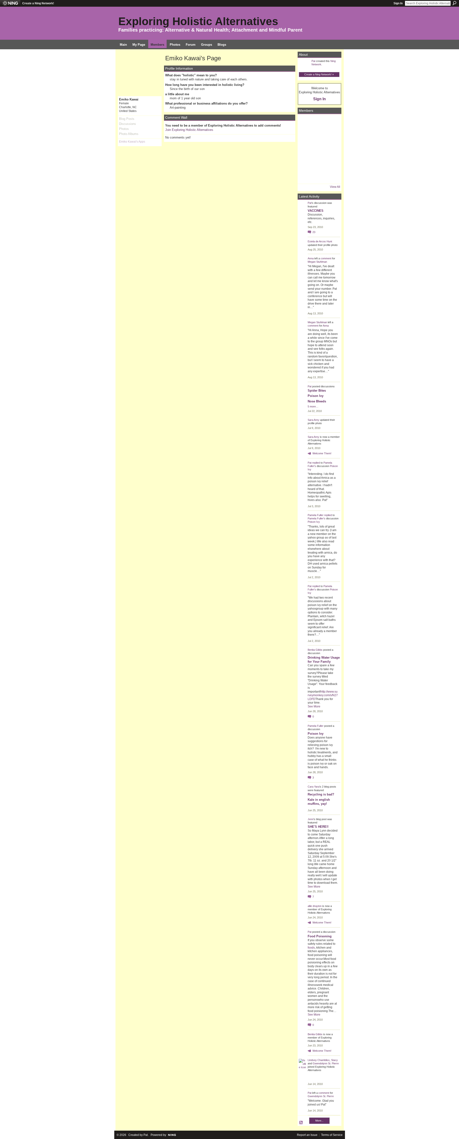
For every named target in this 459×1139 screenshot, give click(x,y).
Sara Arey (313, 419)
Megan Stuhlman (317, 261)
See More (314, 706)
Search (454, 3)
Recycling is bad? (321, 794)
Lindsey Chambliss (319, 1060)
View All (335, 187)
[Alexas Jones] (332, 149)
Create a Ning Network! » (319, 74)
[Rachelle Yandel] (305, 176)
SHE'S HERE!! (318, 826)
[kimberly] (319, 122)
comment (326, 258)
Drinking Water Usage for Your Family (324, 659)
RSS (301, 1123)
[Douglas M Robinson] (319, 176)
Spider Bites (317, 390)
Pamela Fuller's (316, 518)
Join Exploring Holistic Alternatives (189, 130)
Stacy (334, 1060)
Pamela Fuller (315, 515)
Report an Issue (307, 1135)
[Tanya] (319, 149)
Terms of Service (332, 1135)
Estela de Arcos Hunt (320, 241)
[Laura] (332, 122)
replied (316, 462)
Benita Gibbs (315, 649)
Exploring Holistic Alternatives (198, 21)
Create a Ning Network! (38, 3)
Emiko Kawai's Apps (132, 141)
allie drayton (315, 906)
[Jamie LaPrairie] (332, 162)
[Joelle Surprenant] (319, 135)
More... (319, 1120)
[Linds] (305, 122)
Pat (313, 61)
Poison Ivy (315, 396)
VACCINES (315, 210)
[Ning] (10, 3)
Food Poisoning (320, 936)
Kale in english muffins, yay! (319, 802)
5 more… (313, 406)
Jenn (310, 819)
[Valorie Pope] (332, 135)
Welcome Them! (321, 453)
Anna (311, 258)
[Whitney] (305, 162)
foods (311, 947)
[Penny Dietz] (332, 176)
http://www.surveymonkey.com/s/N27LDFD (323, 695)
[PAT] (305, 149)
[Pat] (305, 135)
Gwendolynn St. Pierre (326, 1063)
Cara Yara (313, 786)
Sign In (398, 3)
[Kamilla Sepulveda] (319, 162)
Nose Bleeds (317, 401)
